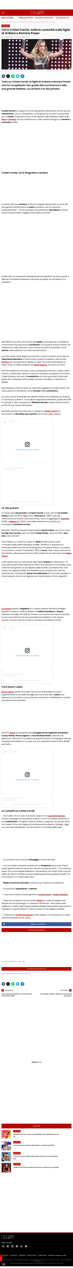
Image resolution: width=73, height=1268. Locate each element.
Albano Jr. (14, 521)
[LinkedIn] (22, 76)
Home (3, 22)
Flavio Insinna (40, 364)
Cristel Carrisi (50, 411)
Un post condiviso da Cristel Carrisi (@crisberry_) (27, 501)
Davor (12, 732)
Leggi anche (36, 1126)
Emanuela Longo (7, 37)
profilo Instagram (24, 915)
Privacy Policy (31, 1255)
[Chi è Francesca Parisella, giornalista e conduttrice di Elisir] (6, 1145)
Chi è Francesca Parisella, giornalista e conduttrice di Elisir (33, 1145)
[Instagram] (12, 1246)
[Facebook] (3, 76)
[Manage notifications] (3, 1264)
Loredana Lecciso (56, 815)
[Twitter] (8, 76)
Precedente (9, 990)
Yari (25, 515)
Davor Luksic (8, 691)
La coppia (6, 608)
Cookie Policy (42, 1255)
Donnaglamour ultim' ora (36, 969)
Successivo (64, 990)
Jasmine (65, 518)
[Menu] (3, 12)
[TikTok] (21, 1246)
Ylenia (39, 900)
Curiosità (8, 22)
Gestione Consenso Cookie (57, 1255)
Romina (12, 119)
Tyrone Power (44, 894)
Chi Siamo (5, 1255)
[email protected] (34, 1260)
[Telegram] (17, 76)
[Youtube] (26, 1246)
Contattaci (13, 1255)
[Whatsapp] (13, 76)
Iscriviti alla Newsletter (36, 930)
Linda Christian (60, 894)
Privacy (1, 1259)
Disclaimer (22, 1255)
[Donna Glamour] (37, 13)
